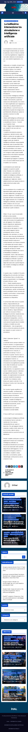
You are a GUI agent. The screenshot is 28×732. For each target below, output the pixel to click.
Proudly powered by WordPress (9, 715)
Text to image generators (10, 517)
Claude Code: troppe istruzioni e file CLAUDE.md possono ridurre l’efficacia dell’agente (13, 590)
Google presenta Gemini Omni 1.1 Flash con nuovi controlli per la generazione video (14, 568)
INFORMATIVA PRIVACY (14, 728)
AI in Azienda (7, 532)
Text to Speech (12, 501)
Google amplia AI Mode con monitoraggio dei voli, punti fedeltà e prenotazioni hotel (13, 583)
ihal (12, 40)
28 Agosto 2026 (10, 647)
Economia (6, 534)
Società (6, 501)
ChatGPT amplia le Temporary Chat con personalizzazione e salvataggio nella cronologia (13, 598)
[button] (23, 13)
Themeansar (14, 717)
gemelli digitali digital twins (16, 534)
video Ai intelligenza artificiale (11, 503)
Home (8, 721)
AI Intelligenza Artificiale (17, 532)
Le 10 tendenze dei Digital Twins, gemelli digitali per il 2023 (9, 472)
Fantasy (16, 509)
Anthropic (6, 657)
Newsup (23, 715)
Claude (5, 691)
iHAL (14, 7)
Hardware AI (13, 657)
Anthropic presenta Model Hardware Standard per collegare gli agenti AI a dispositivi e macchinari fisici (13, 576)
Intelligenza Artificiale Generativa (12, 497)
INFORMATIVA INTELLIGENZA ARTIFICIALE (14, 725)
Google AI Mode (7, 674)
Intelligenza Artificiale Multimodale (12, 499)
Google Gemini (7, 638)
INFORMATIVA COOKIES (16, 721)
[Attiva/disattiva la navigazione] (13, 13)
